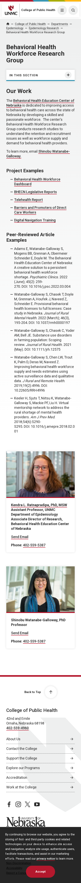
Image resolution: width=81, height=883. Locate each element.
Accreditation (16, 777)
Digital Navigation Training (35, 220)
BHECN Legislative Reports (35, 192)
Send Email (19, 537)
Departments (59, 24)
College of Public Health (38, 10)
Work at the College (21, 787)
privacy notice (46, 858)
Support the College (21, 758)
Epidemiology (14, 28)
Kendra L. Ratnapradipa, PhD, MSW (39, 505)
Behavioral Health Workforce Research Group (35, 32)
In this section (23, 75)
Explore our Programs (23, 768)
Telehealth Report (28, 200)
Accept (40, 871)
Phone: (16, 545)
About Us (13, 739)
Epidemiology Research (44, 28)
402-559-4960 (17, 728)
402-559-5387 (34, 545)
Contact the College (21, 749)
